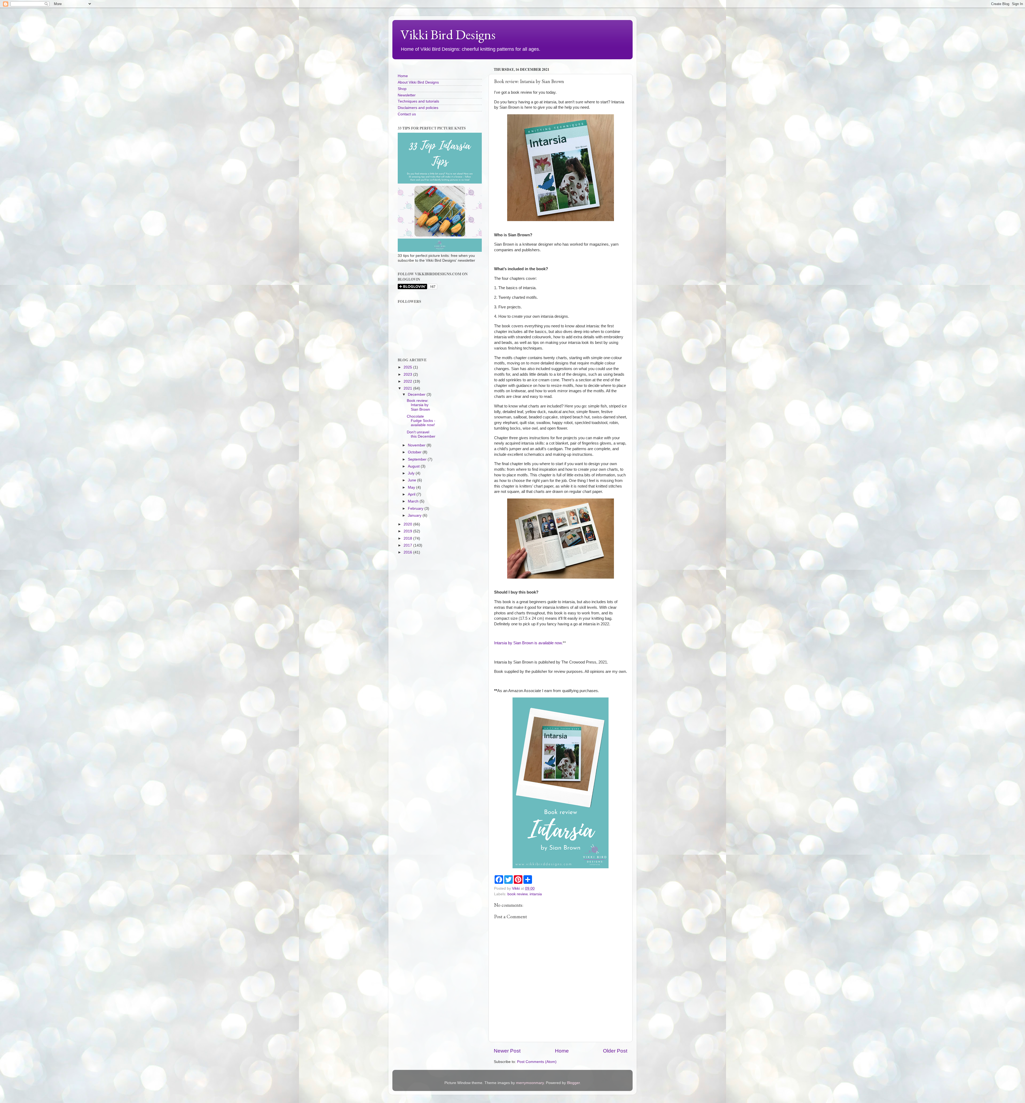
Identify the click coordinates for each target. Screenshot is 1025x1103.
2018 (408, 538)
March (414, 501)
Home (562, 1051)
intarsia (536, 894)
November (417, 445)
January (415, 515)
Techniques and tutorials (418, 101)
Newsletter (407, 95)
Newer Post (507, 1051)
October (415, 452)
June (412, 480)
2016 (408, 552)
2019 (408, 531)
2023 (408, 374)
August (414, 466)
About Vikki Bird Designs (418, 82)
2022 (408, 381)
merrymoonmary (530, 1083)
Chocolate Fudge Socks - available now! (421, 420)
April (412, 494)
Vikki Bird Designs (448, 34)
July (412, 473)
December (417, 394)
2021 (408, 388)
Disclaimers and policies (418, 108)
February (416, 509)
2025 (408, 367)
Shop (402, 89)
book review (517, 894)
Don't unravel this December (421, 434)
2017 (408, 545)
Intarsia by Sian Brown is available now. (528, 643)
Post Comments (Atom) (537, 1062)
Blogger (573, 1083)
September (418, 459)
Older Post (615, 1051)
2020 (408, 524)
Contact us (407, 114)
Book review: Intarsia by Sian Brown (418, 405)
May (412, 487)
